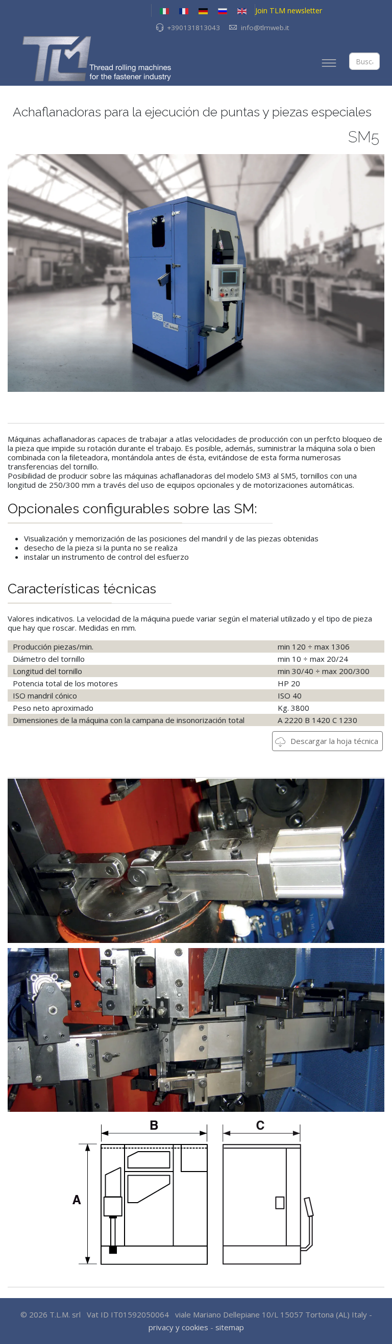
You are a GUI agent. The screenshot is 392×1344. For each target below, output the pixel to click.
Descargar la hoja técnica (333, 741)
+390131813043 (193, 27)
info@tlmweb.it (265, 27)
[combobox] (364, 61)
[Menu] (328, 63)
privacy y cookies (178, 1327)
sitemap (229, 1327)
